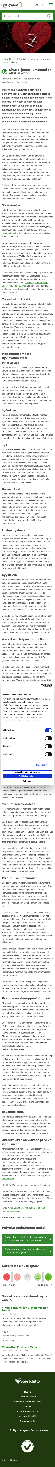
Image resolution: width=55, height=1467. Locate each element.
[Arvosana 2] (17, 1277)
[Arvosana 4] (38, 1277)
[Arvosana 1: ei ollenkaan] (7, 1277)
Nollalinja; (29, 282)
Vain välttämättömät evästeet (27, 772)
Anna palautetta (27, 1421)
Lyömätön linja (41, 282)
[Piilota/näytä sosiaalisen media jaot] (36, 5)
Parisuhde (27, 1217)
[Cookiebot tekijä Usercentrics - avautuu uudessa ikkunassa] (41, 685)
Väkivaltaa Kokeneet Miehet (20, 1347)
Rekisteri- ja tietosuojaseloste (27, 1401)
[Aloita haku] (49, 16)
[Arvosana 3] (27, 1277)
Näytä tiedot (41, 765)
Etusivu (27, 1392)
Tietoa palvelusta (27, 1396)
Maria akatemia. (19, 286)
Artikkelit (7, 59)
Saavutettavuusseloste (27, 1411)
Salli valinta (27, 781)
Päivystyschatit (8, 1336)
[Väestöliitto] (27, 1381)
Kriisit (23, 59)
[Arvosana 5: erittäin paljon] (48, 1277)
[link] (27, 1317)
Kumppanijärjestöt (27, 1416)
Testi (5, 1332)
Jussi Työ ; (7, 286)
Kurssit (4, 1314)
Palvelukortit (7, 1351)
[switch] (48, 738)
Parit (16, 59)
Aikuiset (13, 1314)
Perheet (20, 1336)
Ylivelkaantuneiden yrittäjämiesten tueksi (25, 1309)
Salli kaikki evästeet (27, 776)
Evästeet (28, 1406)
